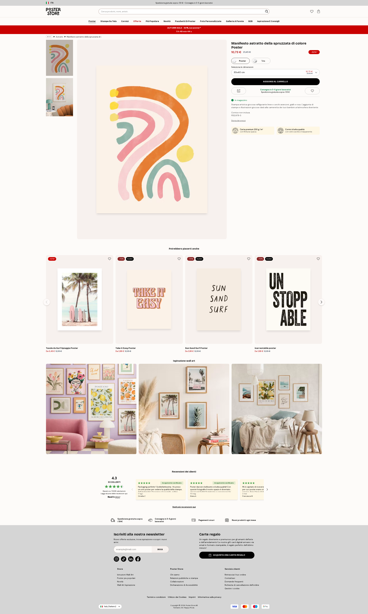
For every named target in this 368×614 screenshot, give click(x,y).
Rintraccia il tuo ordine (235, 574)
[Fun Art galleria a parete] (91, 409)
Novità (120, 581)
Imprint (192, 597)
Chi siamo (175, 574)
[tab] (311, 11)
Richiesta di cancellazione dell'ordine (242, 585)
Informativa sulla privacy (209, 597)
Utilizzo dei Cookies (177, 597)
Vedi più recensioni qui (184, 507)
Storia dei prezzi (238, 120)
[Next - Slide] (321, 302)
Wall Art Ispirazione (126, 585)
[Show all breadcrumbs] (49, 36)
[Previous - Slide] (46, 302)
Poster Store (190, 605)
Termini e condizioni (156, 597)
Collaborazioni (177, 581)
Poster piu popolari (126, 578)
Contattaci (230, 578)
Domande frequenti (234, 581)
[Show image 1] (59, 58)
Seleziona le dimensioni (242, 67)
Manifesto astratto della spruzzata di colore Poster (84, 37)
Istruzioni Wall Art (125, 574)
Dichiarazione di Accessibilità (184, 585)
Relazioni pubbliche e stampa (184, 578)
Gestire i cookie (232, 588)
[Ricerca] (267, 11)
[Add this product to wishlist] (312, 90)
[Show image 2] (59, 97)
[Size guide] (238, 90)
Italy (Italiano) (110, 606)
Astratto (59, 37)
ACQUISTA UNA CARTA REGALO (229, 555)
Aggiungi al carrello (275, 81)
